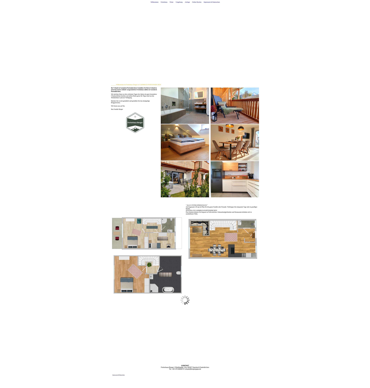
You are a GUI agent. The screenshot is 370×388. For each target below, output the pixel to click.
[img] (185, 38)
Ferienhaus (164, 2)
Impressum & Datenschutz (212, 2)
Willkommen (154, 2)
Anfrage (187, 2)
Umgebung (179, 2)
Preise (171, 2)
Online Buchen (196, 2)
